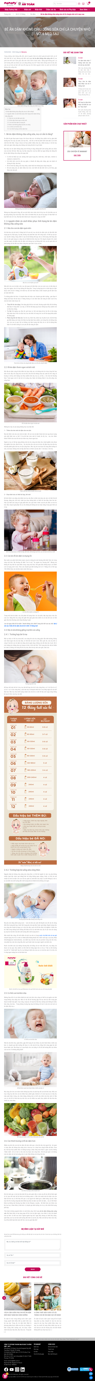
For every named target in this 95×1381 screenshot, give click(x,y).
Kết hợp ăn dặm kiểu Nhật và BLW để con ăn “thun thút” (84, 104)
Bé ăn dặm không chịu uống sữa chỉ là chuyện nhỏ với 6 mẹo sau (62, 14)
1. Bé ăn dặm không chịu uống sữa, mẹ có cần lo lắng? (19, 111)
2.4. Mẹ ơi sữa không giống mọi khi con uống (19, 124)
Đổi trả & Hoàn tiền (53, 1347)
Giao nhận (50, 1351)
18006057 (14, 1364)
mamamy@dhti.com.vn (14, 1360)
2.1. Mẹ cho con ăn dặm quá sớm (16, 118)
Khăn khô (38, 9)
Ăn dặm (32, 14)
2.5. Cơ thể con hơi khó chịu (14, 127)
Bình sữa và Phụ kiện (68, 9)
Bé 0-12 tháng (20, 14)
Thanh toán (51, 1349)
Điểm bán (36, 1347)
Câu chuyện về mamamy (77, 151)
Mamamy (24, 52)
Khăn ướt (27, 9)
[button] (4, 1298)
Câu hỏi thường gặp (39, 1354)
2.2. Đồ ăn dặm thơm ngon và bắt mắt (17, 120)
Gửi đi (33, 1269)
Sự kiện (36, 1351)
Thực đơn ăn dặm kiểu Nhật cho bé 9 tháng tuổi (84, 84)
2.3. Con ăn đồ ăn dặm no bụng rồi (16, 122)
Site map (36, 1349)
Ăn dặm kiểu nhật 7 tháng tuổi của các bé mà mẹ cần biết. (84, 63)
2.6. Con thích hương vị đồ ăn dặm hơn (17, 129)
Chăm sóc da (51, 9)
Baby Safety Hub (11, 9)
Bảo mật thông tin (52, 1354)
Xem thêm (84, 9)
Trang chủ (7, 14)
